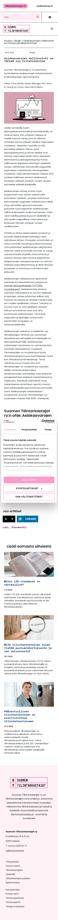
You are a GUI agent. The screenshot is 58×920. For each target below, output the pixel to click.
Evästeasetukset (27, 488)
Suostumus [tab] (10, 429)
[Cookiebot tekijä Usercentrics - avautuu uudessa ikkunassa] (42, 421)
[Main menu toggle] (52, 29)
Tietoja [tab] (47, 429)
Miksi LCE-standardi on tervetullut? (22, 582)
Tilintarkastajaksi (14, 870)
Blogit (17, 40)
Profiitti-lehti (12, 893)
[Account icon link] (50, 17)
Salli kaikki (29, 480)
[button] (15, 6)
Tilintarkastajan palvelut (18, 878)
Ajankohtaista (13, 882)
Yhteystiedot (12, 861)
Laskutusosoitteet (15, 850)
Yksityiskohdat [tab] (29, 429)
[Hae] (38, 17)
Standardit (19, 527)
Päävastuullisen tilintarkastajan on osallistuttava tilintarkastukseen (19, 716)
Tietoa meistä (13, 865)
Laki (6, 527)
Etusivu (8, 40)
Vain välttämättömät (29, 496)
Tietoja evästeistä (15, 906)
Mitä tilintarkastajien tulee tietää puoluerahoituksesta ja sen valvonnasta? (28, 648)
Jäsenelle (10, 874)
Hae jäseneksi (13, 889)
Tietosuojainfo (13, 902)
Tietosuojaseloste (15, 898)
